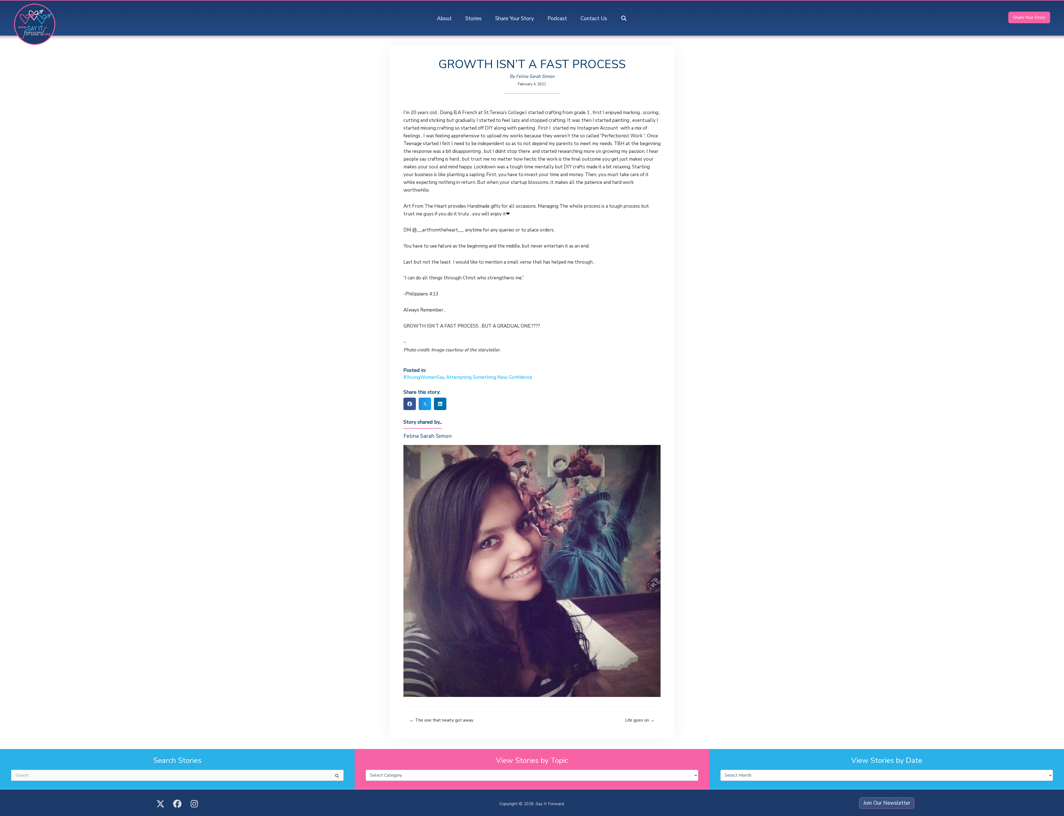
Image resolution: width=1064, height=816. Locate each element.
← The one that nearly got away (441, 720)
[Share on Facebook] (409, 404)
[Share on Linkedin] (440, 404)
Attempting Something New (476, 377)
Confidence (520, 377)
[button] (624, 19)
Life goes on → (639, 720)
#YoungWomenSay (423, 377)
